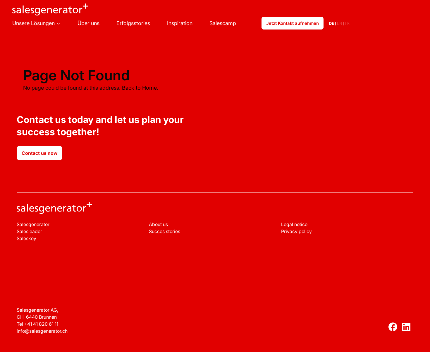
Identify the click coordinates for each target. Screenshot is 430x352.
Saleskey (26, 238)
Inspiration (179, 23)
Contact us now (39, 153)
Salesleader (29, 231)
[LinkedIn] (406, 328)
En (339, 23)
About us (158, 224)
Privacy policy (296, 231)
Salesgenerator (33, 224)
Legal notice (294, 224)
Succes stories (164, 231)
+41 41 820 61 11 (41, 324)
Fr (347, 23)
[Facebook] (393, 328)
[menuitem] (45, 23)
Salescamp (222, 23)
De (331, 23)
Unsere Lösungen (33, 23)
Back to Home (139, 88)
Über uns (88, 23)
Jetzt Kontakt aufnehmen (292, 23)
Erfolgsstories (133, 23)
